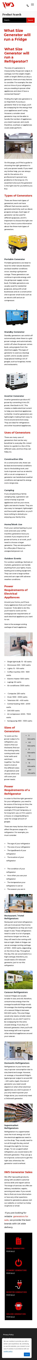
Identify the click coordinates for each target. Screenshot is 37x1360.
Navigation (32, 4)
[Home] (8, 5)
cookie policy (8, 1351)
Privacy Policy (8, 1335)
